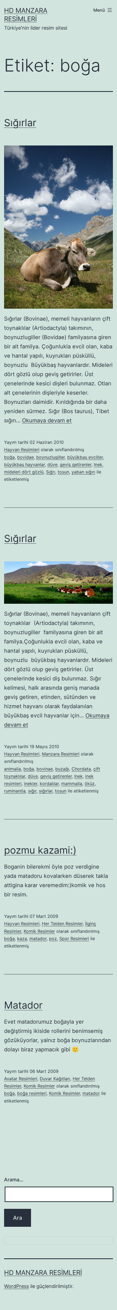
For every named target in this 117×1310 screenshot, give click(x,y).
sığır (32, 791)
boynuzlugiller (50, 457)
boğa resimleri (32, 1093)
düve (52, 464)
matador (38, 938)
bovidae (25, 457)
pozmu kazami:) (40, 850)
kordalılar (49, 783)
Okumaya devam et (47, 420)
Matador (23, 1005)
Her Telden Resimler (62, 923)
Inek (98, 464)
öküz (90, 783)
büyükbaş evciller (85, 457)
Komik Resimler (39, 931)
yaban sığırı (83, 472)
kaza (22, 938)
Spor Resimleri (74, 938)
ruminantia (15, 791)
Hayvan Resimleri (21, 449)
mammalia (71, 783)
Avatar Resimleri (20, 1078)
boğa (9, 457)
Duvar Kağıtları (55, 1078)
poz (53, 938)
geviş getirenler (75, 464)
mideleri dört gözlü (24, 472)
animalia (12, 769)
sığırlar (46, 791)
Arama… (13, 1179)
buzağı (62, 769)
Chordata (81, 769)
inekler (30, 783)
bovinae (44, 769)
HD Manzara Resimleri (43, 1273)
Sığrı (50, 472)
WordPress (16, 1286)
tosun (63, 472)
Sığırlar (20, 123)
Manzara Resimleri (60, 754)
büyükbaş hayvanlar (24, 464)
